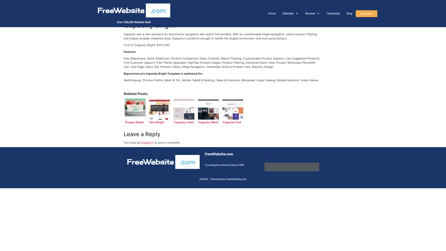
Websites (288, 13)
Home (272, 13)
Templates (333, 13)
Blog (349, 13)
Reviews (310, 13)
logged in (147, 142)
